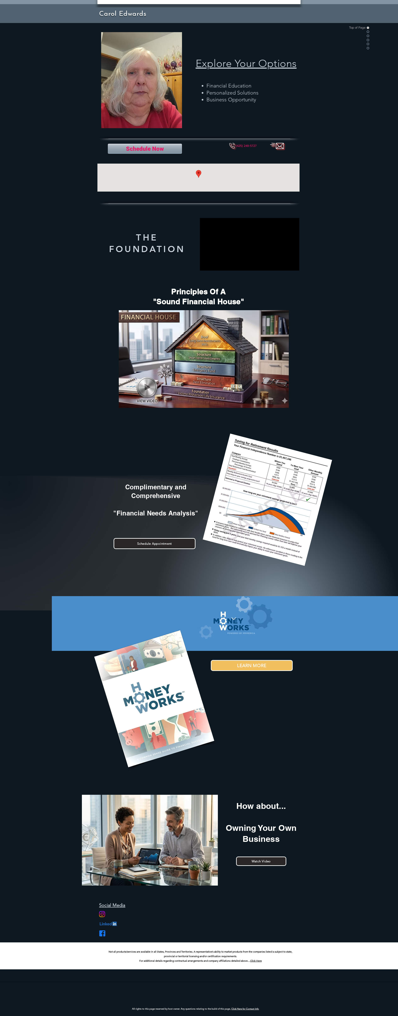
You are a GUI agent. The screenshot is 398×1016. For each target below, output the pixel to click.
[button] (246, 146)
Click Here (256, 960)
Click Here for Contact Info (245, 1008)
